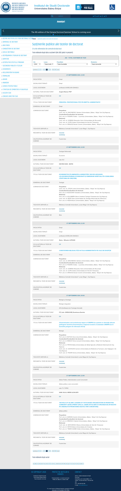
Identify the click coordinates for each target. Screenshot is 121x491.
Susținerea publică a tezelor (12, 65)
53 (55, 69)
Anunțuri (6, 82)
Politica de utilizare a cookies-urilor (60, 479)
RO (95, 16)
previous (35, 69)
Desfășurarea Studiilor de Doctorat (15, 55)
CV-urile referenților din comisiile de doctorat (47, 48)
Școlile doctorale (8, 52)
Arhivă (5, 79)
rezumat (61, 133)
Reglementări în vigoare (11, 72)
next (58, 69)
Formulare (6, 76)
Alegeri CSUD (7, 93)
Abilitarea (6, 45)
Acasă (34, 39)
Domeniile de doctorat (10, 42)
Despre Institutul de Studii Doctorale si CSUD (16, 38)
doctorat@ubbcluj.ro (83, 485)
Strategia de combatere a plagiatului (15, 89)
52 (53, 69)
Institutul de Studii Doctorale (52, 5)
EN (106, 16)
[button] (3, 30)
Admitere (6, 59)
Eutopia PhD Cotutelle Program (13, 62)
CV (60, 96)
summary (62, 134)
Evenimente (7, 69)
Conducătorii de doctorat (11, 48)
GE (102, 16)
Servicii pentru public (10, 86)
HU (99, 16)
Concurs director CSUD (10, 96)
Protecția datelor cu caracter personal (60, 478)
